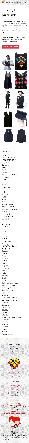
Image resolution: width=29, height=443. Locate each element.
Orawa (4, 253)
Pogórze (5, 266)
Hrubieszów (6, 187)
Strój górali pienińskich (10, 300)
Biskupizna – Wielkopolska (11, 175)
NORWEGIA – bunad (9, 246)
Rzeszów (5, 276)
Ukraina (4, 312)
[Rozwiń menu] (25, 2)
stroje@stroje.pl (14, 381)
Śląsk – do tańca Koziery (10, 283)
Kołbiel (4, 197)
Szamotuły (5, 303)
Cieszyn (4, 180)
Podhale (5, 261)
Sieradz (4, 281)
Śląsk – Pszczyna (7, 290)
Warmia (5, 315)
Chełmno (5, 177)
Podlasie (5, 263)
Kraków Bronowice (9, 204)
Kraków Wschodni (8, 207)
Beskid (4, 167)
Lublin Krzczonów (8, 234)
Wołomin (5, 327)
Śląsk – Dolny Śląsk (8, 285)
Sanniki (4, 278)
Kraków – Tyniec (8, 202)
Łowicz (4, 229)
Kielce (4, 192)
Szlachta (5, 310)
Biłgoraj (4, 172)
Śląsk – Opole (7, 288)
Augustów (5, 163)
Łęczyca (4, 222)
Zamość (5, 329)
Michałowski (6, 241)
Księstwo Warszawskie (10, 209)
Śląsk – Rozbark (7, 293)
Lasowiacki (5, 219)
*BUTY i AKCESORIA (9, 158)
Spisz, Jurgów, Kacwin (9, 298)
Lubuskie (5, 236)
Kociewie (5, 194)
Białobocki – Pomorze (10, 170)
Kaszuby (5, 190)
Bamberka (5, 165)
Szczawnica (6, 305)
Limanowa (5, 226)
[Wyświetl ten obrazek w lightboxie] (8, 60)
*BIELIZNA (5, 155)
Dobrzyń (5, 182)
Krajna (4, 199)
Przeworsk (5, 268)
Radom (4, 273)
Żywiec (4, 332)
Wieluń (4, 322)
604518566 (17, 376)
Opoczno (5, 251)
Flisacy (4, 185)
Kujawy (4, 212)
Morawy (5, 244)
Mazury (4, 239)
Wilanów (5, 324)
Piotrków (5, 258)
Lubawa (4, 231)
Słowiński (5, 295)
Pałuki (4, 256)
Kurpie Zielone (7, 217)
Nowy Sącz (6, 249)
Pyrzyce (4, 271)
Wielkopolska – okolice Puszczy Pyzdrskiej (13, 318)
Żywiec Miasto (7, 334)
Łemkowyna (6, 224)
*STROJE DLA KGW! (9, 160)
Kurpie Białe (6, 214)
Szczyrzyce (6, 308)
